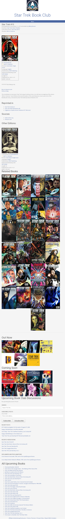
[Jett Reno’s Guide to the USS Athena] (33, 383)
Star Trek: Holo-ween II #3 (11, 493)
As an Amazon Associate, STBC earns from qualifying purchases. (18, 456)
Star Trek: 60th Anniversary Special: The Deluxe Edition (19, 505)
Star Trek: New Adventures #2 (12, 108)
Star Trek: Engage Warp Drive (9, 448)
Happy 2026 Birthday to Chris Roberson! (12, 433)
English (9, 69)
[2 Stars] (3, 84)
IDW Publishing (13, 71)
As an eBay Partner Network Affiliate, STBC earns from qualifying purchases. (21, 459)
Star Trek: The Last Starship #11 (13, 478)
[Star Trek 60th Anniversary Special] (20, 383)
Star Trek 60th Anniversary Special (14, 470)
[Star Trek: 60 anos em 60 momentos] (33, 365)
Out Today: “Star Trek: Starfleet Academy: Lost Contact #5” (16, 431)
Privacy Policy (40, 518)
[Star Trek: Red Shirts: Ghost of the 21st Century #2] (20, 396)
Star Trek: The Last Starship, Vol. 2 (10, 450)
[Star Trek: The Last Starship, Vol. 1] (46, 383)
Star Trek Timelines (10, 503)
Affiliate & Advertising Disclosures (17, 518)
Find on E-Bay (5, 91)
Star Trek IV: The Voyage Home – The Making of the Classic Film (21, 468)
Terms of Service (31, 518)
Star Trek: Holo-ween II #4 (11, 506)
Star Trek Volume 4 (10, 107)
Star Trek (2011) (16, 29)
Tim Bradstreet (7, 62)
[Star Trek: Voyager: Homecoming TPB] (33, 352)
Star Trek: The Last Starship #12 (10, 446)
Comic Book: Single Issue (12, 157)
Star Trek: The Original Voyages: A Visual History (17, 498)
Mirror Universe (11, 31)
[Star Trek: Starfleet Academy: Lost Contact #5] (8, 352)
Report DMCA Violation (50, 518)
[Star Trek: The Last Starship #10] (20, 352)
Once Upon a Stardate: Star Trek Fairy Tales (16, 515)
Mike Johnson (32, 26)
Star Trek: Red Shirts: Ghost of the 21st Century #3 (14, 444)
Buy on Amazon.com (7, 89)
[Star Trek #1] (46, 396)
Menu (32, 21)
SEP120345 (4, 164)
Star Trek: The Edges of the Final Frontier (15, 487)
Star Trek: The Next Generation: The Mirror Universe (18, 510)
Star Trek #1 (8, 480)
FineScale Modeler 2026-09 (12, 467)
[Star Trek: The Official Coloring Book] (20, 365)
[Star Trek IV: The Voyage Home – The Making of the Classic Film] (8, 383)
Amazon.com (8, 119)
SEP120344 (5, 74)
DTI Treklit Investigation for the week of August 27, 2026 (16, 427)
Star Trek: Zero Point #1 (8, 442)
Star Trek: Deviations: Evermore (13, 475)
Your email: (4, 413)
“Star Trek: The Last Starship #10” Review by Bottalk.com (16, 436)
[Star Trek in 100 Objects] (46, 352)
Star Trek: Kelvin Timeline (13, 28)
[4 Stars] (5, 84)
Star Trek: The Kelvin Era (11, 501)
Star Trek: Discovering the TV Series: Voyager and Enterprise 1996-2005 (23, 483)
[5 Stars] (6, 84)
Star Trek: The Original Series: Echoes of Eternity (17, 496)
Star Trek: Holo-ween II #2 (11, 492)
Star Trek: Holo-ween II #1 (11, 485)
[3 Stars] (4, 84)
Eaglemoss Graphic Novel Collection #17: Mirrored (17, 110)
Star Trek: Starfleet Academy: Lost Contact (15, 508)
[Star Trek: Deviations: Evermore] (8, 396)
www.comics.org (9, 118)
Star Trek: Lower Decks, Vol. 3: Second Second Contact (19, 482)
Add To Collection (8, 64)
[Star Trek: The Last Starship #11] (33, 396)
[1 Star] (2, 84)
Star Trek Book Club (32, 15)
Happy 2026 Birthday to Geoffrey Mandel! (12, 429)
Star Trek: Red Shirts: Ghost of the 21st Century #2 (18, 477)
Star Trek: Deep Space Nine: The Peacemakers (17, 500)
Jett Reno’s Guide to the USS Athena (14, 472)
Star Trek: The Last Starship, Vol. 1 (13, 473)
